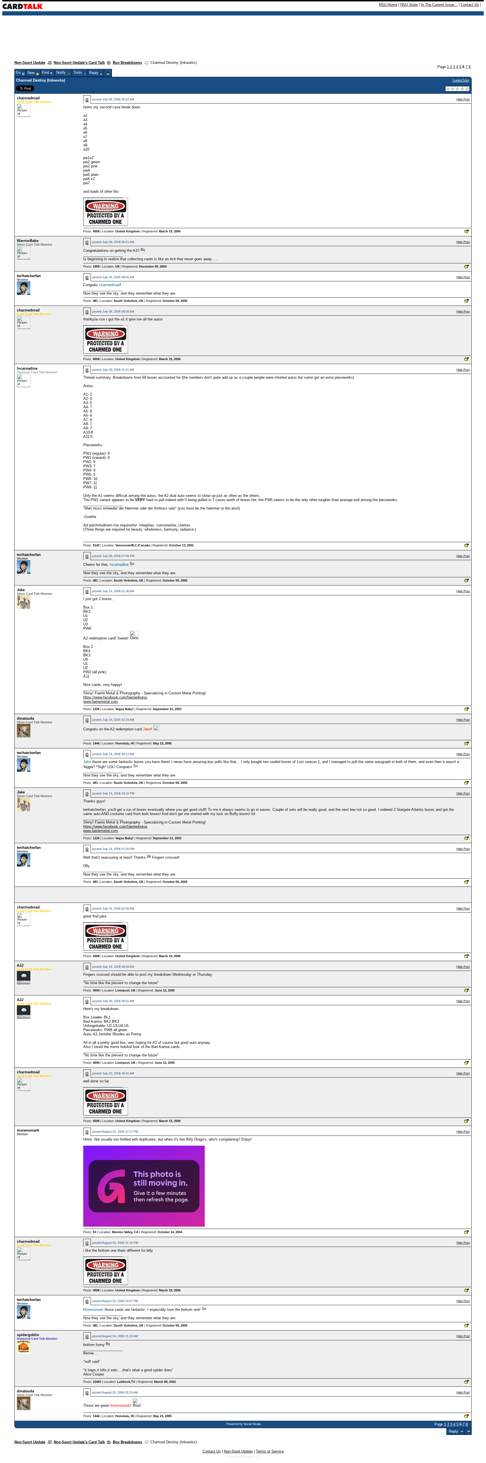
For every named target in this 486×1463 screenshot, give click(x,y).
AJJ (20, 965)
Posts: (91, 231)
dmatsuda (25, 718)
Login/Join (461, 80)
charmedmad (28, 98)
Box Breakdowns (127, 62)
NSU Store (409, 5)
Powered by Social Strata (243, 1424)
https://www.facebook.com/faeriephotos (115, 697)
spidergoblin (28, 1335)
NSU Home (388, 5)
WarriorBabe (28, 241)
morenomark (28, 1130)
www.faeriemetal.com (100, 701)
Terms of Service (270, 1451)
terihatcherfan (29, 276)
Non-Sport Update (29, 62)
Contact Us (470, 5)
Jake (21, 590)
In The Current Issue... (439, 5)
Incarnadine (27, 368)
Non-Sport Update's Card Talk (79, 62)
